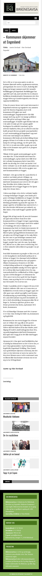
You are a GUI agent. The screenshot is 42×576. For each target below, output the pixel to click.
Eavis (12, 432)
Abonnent (6, 413)
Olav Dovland (26, 47)
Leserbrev (14, 75)
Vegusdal (6, 50)
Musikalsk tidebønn (11, 416)
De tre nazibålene (10, 435)
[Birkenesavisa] (21, 8)
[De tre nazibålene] (21, 430)
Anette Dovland (14, 47)
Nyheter (13, 451)
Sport (16, 470)
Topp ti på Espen (10, 473)
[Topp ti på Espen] (21, 467)
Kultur (12, 413)
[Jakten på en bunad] (21, 448)
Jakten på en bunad (11, 454)
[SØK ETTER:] (21, 22)
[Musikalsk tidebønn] (21, 411)
